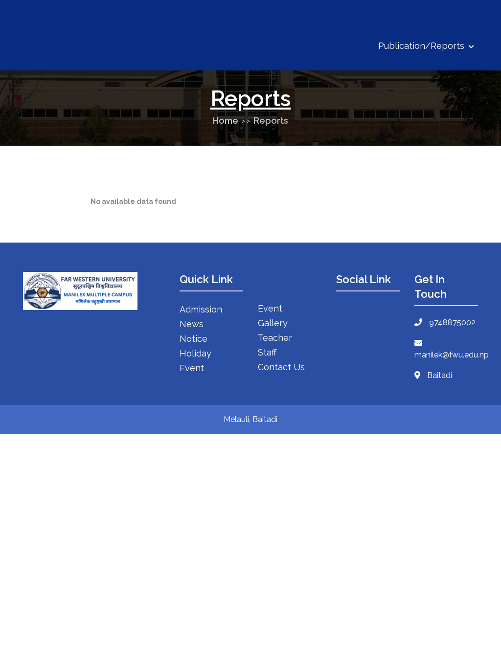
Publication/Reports (422, 46)
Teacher (275, 338)
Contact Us (281, 367)
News (192, 324)
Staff (267, 352)
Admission (201, 309)
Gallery (273, 323)
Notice (193, 339)
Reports (270, 120)
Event (192, 368)
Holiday (195, 353)
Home (225, 120)
